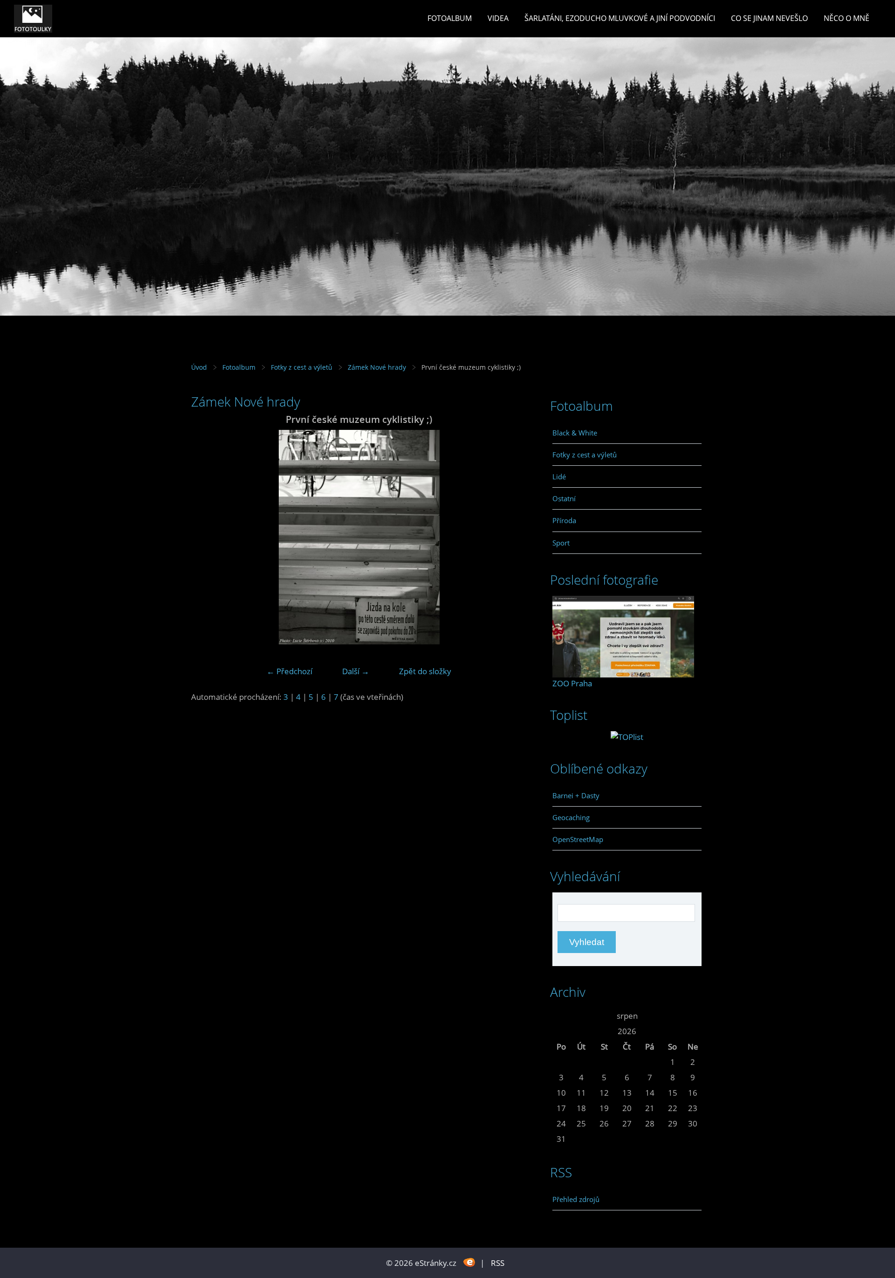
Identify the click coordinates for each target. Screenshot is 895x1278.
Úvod (199, 367)
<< (561, 1015)
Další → (355, 671)
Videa (498, 18)
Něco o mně (846, 18)
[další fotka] (511, 537)
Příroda (564, 520)
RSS (497, 1262)
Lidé (559, 476)
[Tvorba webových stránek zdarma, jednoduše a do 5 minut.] (469, 1262)
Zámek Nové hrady (377, 367)
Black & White (574, 432)
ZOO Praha (572, 683)
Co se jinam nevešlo (769, 18)
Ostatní (564, 498)
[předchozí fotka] (206, 537)
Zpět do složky (425, 671)
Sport (561, 542)
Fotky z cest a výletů (301, 367)
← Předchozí (289, 671)
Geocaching (571, 817)
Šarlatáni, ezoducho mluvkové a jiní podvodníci (619, 18)
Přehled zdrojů (575, 1199)
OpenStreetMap (577, 839)
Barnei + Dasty (575, 795)
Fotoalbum (449, 18)
